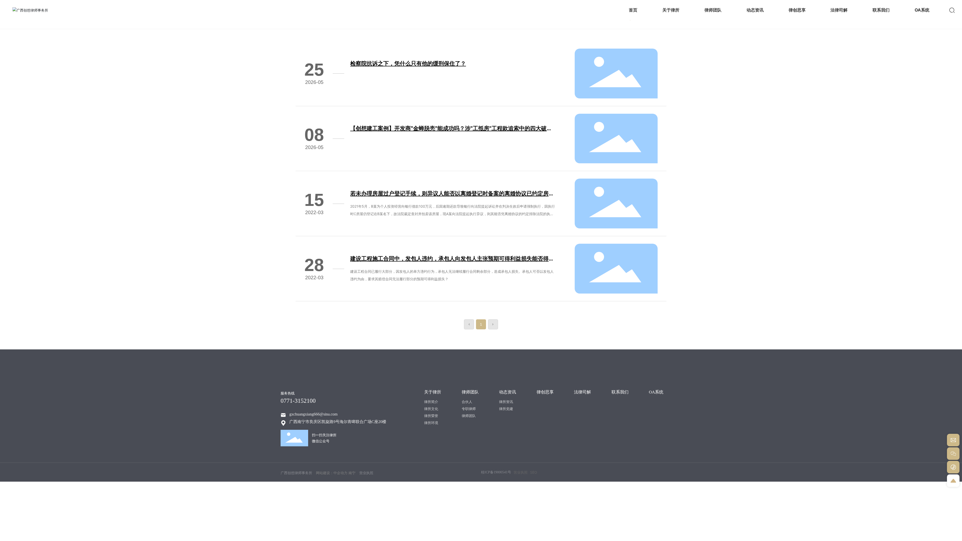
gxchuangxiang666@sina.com (313, 414)
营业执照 (521, 472)
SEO (533, 472)
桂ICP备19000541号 (496, 472)
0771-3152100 (298, 400)
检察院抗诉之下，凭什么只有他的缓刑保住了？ (408, 63)
